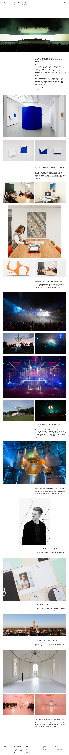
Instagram (28, 749)
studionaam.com (46, 750)
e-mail (37, 89)
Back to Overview (19, 4)
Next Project (29, 4)
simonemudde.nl (58, 749)
